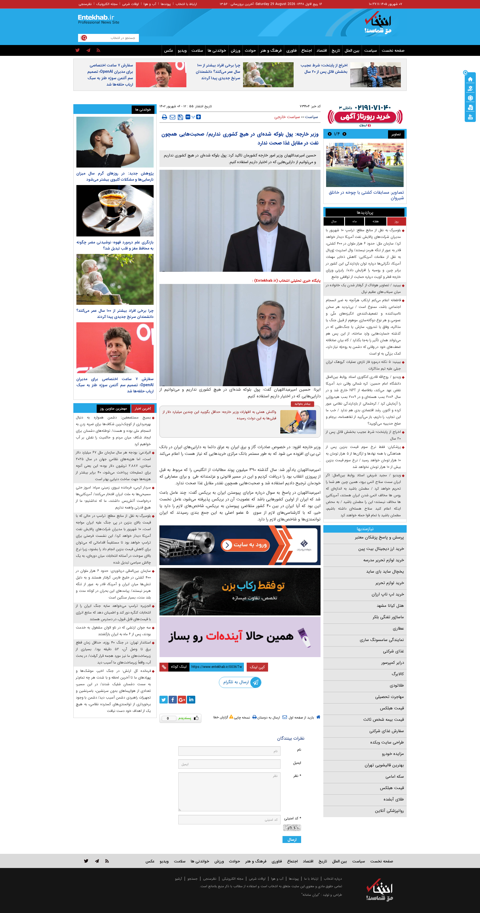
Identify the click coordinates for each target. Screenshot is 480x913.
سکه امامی (395, 776)
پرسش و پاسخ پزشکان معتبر (379, 537)
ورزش (235, 51)
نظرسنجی (85, 4)
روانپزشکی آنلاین (389, 810)
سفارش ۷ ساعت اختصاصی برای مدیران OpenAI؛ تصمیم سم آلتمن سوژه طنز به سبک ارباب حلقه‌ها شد (110, 75)
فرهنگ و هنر (271, 51)
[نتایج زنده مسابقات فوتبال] (470, 116)
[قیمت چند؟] (470, 88)
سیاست (370, 51)
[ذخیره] (180, 117)
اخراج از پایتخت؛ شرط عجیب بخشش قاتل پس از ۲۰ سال (324, 68)
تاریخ (336, 51)
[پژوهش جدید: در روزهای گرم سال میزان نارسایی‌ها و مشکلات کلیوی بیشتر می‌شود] (115, 142)
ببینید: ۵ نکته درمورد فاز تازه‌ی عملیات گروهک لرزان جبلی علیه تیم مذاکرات (363, 365)
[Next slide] (330, 134)
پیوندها (166, 4)
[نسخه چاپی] (164, 117)
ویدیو (182, 51)
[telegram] (88, 50)
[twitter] (77, 50)
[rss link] (107, 861)
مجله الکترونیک (107, 4)
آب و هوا (150, 4)
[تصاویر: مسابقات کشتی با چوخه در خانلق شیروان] (365, 165)
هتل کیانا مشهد (390, 605)
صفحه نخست (393, 51)
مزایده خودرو (393, 753)
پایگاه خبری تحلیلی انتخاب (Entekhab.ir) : (286, 281)
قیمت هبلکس (392, 708)
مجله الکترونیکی (232, 878)
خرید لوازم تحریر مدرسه (383, 560)
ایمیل (297, 763)
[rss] (98, 50)
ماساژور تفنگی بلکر (388, 617)
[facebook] (173, 700)
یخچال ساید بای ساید (385, 571)
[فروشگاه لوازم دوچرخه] (240, 591)
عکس (168, 51)
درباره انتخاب (333, 878)
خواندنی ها (217, 51)
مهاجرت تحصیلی (389, 697)
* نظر (297, 776)
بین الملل (352, 51)
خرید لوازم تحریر (390, 583)
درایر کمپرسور (392, 662)
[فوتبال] (470, 97)
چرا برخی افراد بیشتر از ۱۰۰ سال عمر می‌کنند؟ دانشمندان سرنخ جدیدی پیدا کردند (218, 71)
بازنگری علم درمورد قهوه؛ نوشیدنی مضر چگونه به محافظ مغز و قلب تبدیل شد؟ (115, 245)
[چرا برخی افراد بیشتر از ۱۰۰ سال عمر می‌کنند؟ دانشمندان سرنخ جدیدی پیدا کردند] (115, 279)
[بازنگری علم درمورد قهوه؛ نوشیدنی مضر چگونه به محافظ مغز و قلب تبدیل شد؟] (115, 210)
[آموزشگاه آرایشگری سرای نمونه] (240, 637)
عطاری (398, 628)
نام (299, 750)
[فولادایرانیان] (240, 545)
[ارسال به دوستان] (172, 117)
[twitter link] (86, 861)
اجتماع (306, 51)
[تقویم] (470, 107)
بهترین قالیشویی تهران (384, 765)
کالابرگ (398, 674)
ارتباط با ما (311, 878)
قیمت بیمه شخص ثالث (383, 719)
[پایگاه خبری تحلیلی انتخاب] (382, 25)
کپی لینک (257, 667)
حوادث (250, 51)
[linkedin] (191, 700)
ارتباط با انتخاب (186, 4)
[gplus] (182, 700)
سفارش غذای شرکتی (386, 731)
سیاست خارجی (287, 117)
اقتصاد (322, 51)
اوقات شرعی (130, 4)
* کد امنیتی (292, 818)
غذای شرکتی (393, 651)
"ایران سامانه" (310, 894)
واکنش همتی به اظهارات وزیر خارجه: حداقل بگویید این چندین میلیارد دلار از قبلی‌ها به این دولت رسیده (219, 415)
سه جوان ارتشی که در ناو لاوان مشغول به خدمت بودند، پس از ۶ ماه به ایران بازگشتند (113, 631)
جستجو (193, 878)
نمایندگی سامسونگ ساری (382, 640)
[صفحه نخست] (470, 78)
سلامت (197, 51)
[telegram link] (97, 861)
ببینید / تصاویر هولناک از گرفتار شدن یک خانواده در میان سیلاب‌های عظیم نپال (363, 288)
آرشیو (178, 878)
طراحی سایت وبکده (387, 742)
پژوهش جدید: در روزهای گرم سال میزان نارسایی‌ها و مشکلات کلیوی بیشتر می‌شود (115, 176)
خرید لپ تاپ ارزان (388, 594)
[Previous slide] (344, 134)
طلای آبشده (394, 799)
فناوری (291, 51)
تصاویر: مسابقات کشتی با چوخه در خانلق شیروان (366, 195)
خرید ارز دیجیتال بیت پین (381, 548)
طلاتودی (397, 685)
